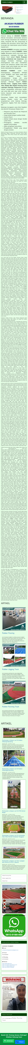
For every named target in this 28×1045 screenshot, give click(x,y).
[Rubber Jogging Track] (14, 655)
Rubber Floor (4, 880)
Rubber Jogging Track (10, 669)
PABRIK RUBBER (7, 2)
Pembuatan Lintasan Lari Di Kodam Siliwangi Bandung (12, 740)
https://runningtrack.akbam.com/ (8, 966)
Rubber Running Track (10, 706)
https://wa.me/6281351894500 (8, 967)
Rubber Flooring (8, 633)
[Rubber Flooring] (14, 619)
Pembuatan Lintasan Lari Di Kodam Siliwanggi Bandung (12, 769)
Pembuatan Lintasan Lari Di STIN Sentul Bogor (13, 811)
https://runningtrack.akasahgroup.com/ (9, 964)
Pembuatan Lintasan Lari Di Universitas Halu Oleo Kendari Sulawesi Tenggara (13, 836)
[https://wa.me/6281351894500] (14, 925)
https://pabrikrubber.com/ (7, 963)
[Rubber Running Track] (14, 692)
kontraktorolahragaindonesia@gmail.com (10, 950)
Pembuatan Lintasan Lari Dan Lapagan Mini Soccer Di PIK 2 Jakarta (13, 861)
